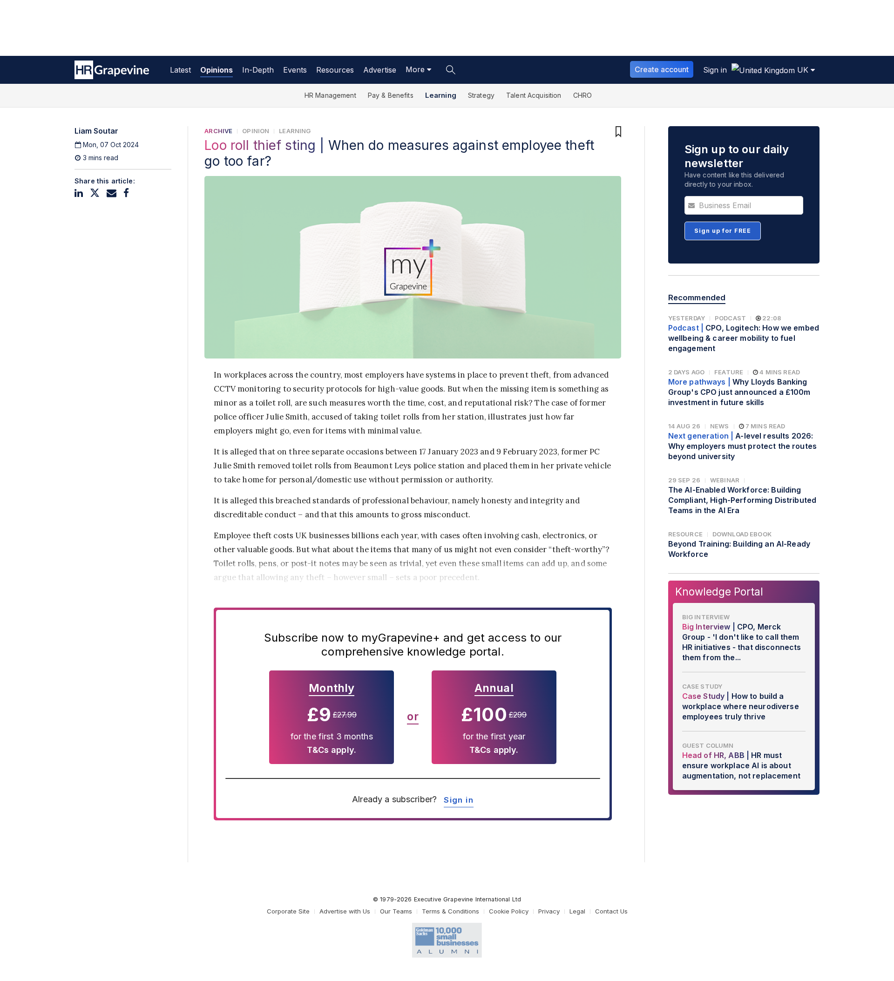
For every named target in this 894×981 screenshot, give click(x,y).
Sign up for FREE (722, 230)
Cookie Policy (508, 911)
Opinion (255, 131)
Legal (577, 911)
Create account (662, 69)
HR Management (330, 95)
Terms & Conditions (450, 911)
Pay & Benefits (390, 95)
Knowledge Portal (719, 591)
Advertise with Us (344, 911)
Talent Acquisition (534, 95)
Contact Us (611, 911)
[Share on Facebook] (126, 193)
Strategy (481, 95)
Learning (440, 95)
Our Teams (396, 911)
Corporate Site (288, 911)
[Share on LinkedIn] (78, 193)
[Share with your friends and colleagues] (111, 193)
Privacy (549, 911)
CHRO (582, 95)
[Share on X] (95, 193)
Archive (218, 131)
